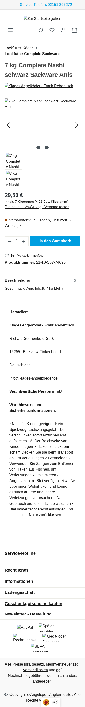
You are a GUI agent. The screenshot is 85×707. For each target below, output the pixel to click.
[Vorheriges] (8, 125)
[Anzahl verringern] (10, 241)
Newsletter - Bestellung (28, 614)
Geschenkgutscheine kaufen (33, 603)
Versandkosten (35, 670)
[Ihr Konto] (63, 30)
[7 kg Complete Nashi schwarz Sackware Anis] (42, 125)
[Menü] (10, 30)
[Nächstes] (76, 125)
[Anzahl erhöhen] (24, 241)
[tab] (41, 284)
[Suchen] (40, 30)
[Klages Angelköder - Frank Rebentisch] (42, 86)
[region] (42, 142)
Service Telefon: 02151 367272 (45, 5)
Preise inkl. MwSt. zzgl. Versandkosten (37, 207)
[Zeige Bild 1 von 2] (38, 147)
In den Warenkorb (55, 241)
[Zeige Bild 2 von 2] (47, 147)
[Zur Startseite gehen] (42, 19)
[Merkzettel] (52, 30)
